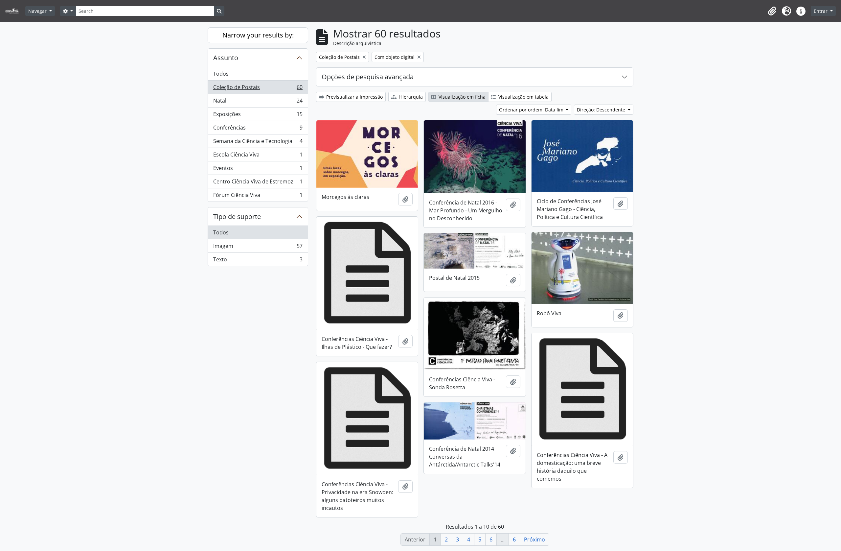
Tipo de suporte (237, 216)
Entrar (821, 11)
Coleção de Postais (258, 89)
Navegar (38, 11)
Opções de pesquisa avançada (368, 76)
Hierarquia (410, 97)
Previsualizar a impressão (354, 97)
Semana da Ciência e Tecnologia (258, 142)
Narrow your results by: (258, 35)
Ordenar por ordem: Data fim (532, 110)
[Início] (14, 11)
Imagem (258, 247)
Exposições (258, 115)
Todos (221, 73)
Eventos (258, 169)
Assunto (225, 57)
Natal (258, 102)
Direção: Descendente (601, 110)
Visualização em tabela (523, 97)
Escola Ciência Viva (258, 156)
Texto (258, 261)
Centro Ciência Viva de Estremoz (258, 183)
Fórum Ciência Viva (258, 196)
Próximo (534, 539)
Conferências (258, 129)
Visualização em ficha (461, 97)
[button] (772, 11)
